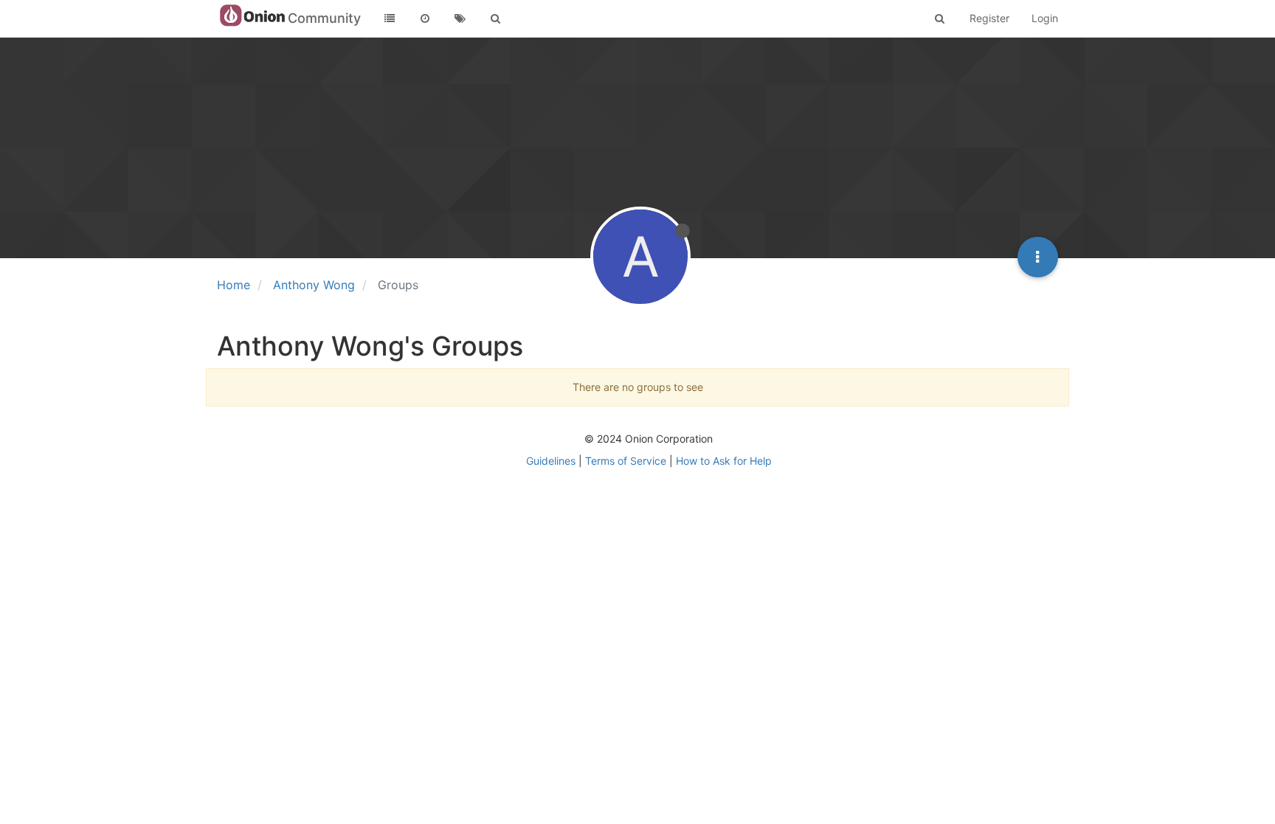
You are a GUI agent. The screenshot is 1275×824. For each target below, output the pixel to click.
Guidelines (551, 460)
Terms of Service (625, 460)
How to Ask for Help (724, 460)
